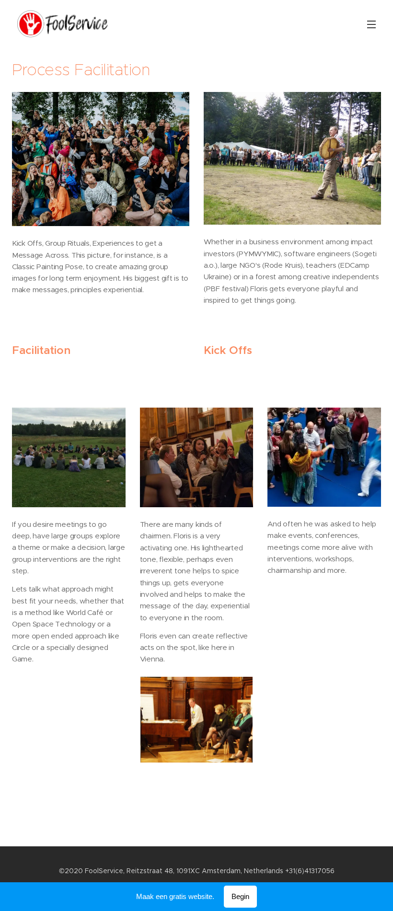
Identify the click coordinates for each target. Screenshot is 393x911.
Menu (371, 24)
